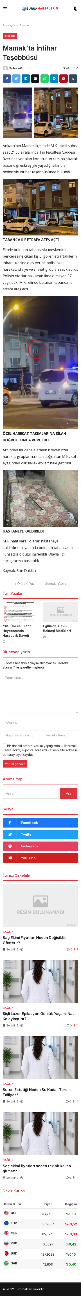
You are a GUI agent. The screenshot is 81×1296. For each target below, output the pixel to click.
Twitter (27, 834)
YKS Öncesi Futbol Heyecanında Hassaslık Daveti (17, 630)
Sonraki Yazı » (56, 583)
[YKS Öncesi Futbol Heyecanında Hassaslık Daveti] (20, 612)
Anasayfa (9, 25)
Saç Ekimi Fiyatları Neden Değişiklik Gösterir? (34, 940)
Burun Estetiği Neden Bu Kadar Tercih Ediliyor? (37, 1092)
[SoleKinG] (5, 68)
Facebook (29, 823)
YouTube (28, 858)
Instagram (29, 846)
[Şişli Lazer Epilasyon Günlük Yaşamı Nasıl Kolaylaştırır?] (40, 981)
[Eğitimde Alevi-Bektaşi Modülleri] (60, 612)
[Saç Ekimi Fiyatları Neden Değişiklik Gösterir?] (40, 905)
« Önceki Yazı (24, 583)
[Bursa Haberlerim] (40, 9)
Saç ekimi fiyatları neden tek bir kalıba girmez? (37, 1168)
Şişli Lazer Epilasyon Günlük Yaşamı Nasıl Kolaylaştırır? (39, 1016)
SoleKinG (15, 68)
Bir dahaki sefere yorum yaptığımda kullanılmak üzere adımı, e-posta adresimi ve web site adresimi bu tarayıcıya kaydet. (40, 750)
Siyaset (25, 25)
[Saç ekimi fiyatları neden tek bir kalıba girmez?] (40, 1133)
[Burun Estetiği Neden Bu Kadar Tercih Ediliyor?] (40, 1057)
